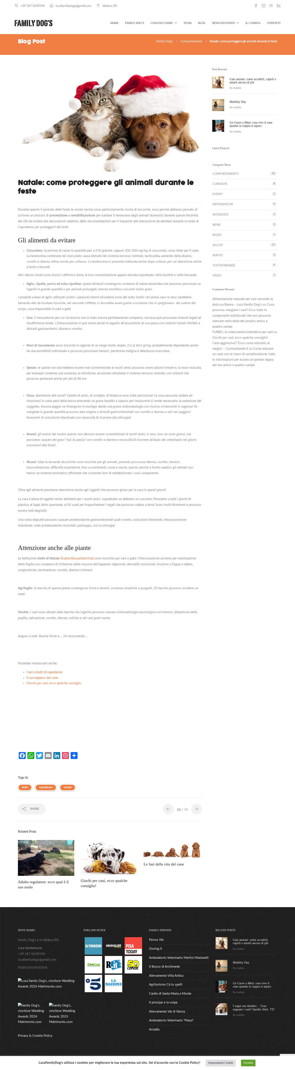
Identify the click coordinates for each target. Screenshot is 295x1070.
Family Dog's (164, 41)
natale (67, 787)
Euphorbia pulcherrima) (77, 558)
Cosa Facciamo (162, 23)
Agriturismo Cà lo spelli (165, 984)
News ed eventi (223, 23)
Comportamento (191, 41)
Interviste (220, 214)
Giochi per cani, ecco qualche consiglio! (240, 337)
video (217, 275)
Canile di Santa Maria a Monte (170, 993)
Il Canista (253, 23)
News (217, 225)
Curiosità (220, 184)
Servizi (218, 255)
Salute (218, 245)
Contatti (273, 23)
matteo (237, 88)
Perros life (156, 939)
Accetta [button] (248, 1063)
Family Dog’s (134, 23)
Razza (217, 235)
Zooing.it (155, 948)
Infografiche (223, 204)
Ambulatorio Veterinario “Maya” (171, 1020)
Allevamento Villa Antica (166, 975)
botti (25, 787)
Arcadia (154, 1029)
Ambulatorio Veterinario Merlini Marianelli (179, 957)
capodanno (45, 787)
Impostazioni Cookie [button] (220, 1063)
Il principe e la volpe (163, 1002)
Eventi (218, 194)
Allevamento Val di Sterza (167, 1011)
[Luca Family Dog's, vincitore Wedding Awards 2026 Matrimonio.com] (48, 983)
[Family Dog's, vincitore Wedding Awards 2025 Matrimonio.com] (63, 1013)
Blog (202, 23)
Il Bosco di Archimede (164, 966)
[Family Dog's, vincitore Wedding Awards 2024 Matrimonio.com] (32, 1013)
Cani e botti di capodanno (45, 672)
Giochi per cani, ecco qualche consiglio (54, 683)
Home (114, 23)
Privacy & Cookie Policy (35, 1035)
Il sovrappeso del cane (42, 677)
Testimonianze (224, 265)
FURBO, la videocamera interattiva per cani (242, 332)
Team (188, 23)
